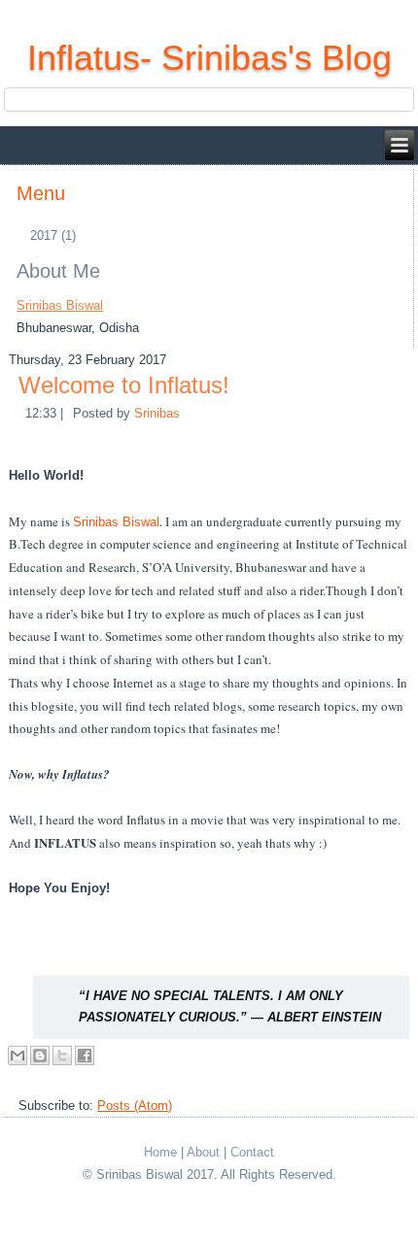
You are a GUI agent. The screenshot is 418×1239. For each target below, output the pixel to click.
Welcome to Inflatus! (123, 385)
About (203, 1152)
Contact (252, 1152)
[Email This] (17, 1055)
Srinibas (157, 413)
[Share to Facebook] (84, 1055)
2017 (51, 235)
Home (160, 1152)
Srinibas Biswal (60, 305)
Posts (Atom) (134, 1105)
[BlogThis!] (40, 1055)
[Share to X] (62, 1055)
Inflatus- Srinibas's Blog (209, 58)
